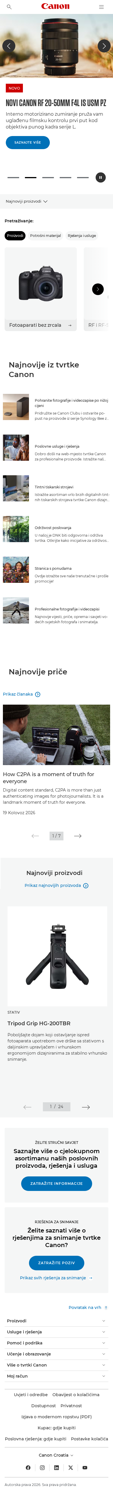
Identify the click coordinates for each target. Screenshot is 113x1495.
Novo (39, 88)
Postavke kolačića (89, 1433)
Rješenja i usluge (82, 230)
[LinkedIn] (56, 1462)
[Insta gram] (42, 1462)
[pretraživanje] (9, 7)
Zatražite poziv (56, 1257)
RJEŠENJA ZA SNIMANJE (57, 1216)
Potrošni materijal (45, 230)
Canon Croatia (54, 1450)
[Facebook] (28, 1462)
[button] (8, 46)
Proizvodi (15, 230)
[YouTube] (85, 1462)
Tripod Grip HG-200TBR (39, 1018)
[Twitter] (70, 1462)
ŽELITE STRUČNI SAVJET (56, 1137)
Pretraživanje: (19, 215)
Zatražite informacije (56, 1178)
